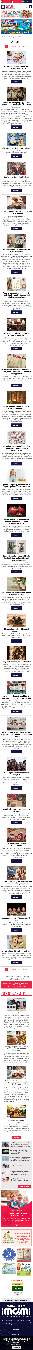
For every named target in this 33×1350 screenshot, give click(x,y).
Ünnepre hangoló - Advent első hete (16, 951)
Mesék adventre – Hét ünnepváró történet (16, 810)
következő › (16, 46)
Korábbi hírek (24, 1186)
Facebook (30, 6)
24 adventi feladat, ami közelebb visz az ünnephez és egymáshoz (16, 883)
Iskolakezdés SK (16, 1013)
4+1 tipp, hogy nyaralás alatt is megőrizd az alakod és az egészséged (16, 1049)
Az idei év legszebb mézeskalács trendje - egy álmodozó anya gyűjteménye (16, 448)
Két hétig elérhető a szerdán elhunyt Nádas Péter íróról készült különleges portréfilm (20, 1144)
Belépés (16, 2)
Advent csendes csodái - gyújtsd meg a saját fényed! (16, 212)
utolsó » (24, 46)
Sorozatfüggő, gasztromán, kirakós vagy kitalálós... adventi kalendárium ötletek (16, 734)
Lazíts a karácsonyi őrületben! (16, 177)
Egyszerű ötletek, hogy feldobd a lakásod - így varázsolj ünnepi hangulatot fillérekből (16, 558)
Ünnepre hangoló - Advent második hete (16, 919)
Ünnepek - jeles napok (14, 37)
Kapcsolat (16, 1329)
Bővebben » (16, 82)
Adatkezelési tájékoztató (16, 1335)
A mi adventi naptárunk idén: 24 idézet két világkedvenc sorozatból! (16, 697)
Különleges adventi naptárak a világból (16, 774)
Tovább (16, 1138)
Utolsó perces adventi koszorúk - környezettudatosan (16, 334)
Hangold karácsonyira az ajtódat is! (16, 662)
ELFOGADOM (16, 1347)
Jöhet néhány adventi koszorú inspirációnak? (16, 630)
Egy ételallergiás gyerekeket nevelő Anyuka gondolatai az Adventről (16, 486)
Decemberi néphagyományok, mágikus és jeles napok (16, 67)
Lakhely (26, 2)
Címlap (3, 37)
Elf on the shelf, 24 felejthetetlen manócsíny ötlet (16, 250)
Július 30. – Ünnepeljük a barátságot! (16, 1121)
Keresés (27, 6)
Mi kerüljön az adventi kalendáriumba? (16, 845)
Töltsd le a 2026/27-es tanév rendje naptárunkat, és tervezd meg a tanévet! (20, 1172)
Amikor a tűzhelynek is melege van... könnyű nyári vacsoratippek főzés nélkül (16, 1083)
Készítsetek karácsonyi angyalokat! (16, 148)
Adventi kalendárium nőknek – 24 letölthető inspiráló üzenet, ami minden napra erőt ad (16, 295)
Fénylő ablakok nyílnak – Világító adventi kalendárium (16, 407)
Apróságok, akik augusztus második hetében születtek (19, 1180)
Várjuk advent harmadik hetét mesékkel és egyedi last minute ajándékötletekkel (16, 521)
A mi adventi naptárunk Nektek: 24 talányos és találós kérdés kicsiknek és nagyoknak (16, 371)
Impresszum (16, 1332)
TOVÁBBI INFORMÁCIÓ (16, 1344)
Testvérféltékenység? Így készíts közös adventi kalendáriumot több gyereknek (16, 105)
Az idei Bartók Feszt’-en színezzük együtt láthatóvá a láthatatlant (20, 1151)
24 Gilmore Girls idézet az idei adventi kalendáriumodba (16, 593)
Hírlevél (5, 2)
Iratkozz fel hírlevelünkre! (16, 987)
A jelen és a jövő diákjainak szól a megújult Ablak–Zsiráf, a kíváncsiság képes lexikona (21, 1158)
